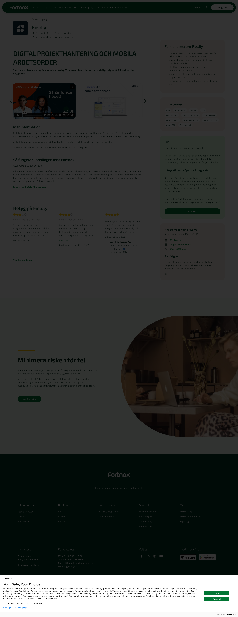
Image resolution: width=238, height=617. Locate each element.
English (7, 578)
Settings (7, 608)
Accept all (216, 593)
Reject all (217, 599)
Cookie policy (21, 608)
